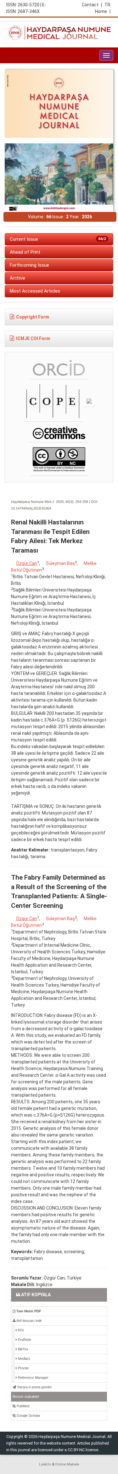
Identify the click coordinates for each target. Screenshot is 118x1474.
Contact (92, 4)
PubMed (22, 1406)
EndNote (24, 1339)
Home (102, 11)
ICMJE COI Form (33, 338)
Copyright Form (32, 316)
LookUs (45, 1464)
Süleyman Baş (60, 563)
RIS (20, 1330)
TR (107, 4)
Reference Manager (32, 1377)
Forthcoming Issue (29, 265)
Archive (17, 278)
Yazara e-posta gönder (34, 1387)
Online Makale (67, 1464)
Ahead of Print (25, 252)
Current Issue (58, 239)
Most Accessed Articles (35, 291)
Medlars (23, 1358)
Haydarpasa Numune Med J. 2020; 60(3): (43, 502)
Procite (23, 1368)
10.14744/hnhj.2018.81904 (31, 508)
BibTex (22, 1349)
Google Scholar (28, 1415)
